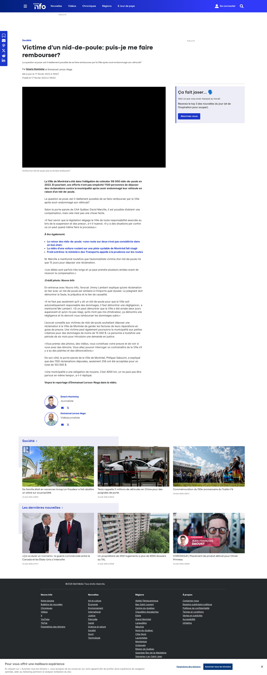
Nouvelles (56, 6)
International (94, 611)
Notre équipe (47, 600)
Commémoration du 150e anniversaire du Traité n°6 (203, 489)
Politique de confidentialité (196, 608)
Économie (93, 604)
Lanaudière (141, 623)
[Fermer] (262, 666)
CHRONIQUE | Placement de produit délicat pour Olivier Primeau (205, 558)
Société (26, 40)
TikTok (44, 623)
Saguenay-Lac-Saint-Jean (148, 656)
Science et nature (97, 626)
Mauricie (139, 626)
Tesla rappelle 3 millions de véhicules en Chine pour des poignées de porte (130, 491)
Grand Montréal (143, 619)
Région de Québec (144, 649)
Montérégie (141, 641)
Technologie (94, 637)
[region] (133, 667)
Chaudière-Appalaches (147, 611)
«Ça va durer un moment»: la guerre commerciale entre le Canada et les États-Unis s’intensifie (56, 558)
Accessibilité (189, 619)
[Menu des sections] (25, 6)
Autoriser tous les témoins (218, 666)
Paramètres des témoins (53, 626)
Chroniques (89, 6)
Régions (107, 6)
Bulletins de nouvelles (51, 604)
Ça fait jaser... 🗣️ (195, 92)
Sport (91, 634)
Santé (91, 623)
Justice (91, 615)
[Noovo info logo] (39, 6)
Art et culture (94, 600)
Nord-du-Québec (144, 630)
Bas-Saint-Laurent (144, 604)
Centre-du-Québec (145, 608)
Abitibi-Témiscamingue (146, 600)
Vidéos (72, 6)
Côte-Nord (140, 634)
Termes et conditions (193, 611)
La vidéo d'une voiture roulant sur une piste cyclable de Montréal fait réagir (92, 248)
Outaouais (140, 645)
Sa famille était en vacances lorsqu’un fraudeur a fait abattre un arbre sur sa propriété (58, 491)
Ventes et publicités (192, 615)
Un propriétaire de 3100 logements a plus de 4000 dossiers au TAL (132, 558)
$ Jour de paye (126, 6)
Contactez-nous (191, 600)
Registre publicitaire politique (197, 604)
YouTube (45, 619)
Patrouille (92, 619)
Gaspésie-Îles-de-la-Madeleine (150, 652)
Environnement (95, 608)
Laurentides (141, 637)
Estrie (138, 615)
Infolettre (187, 623)
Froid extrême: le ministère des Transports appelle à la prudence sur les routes (95, 251)
